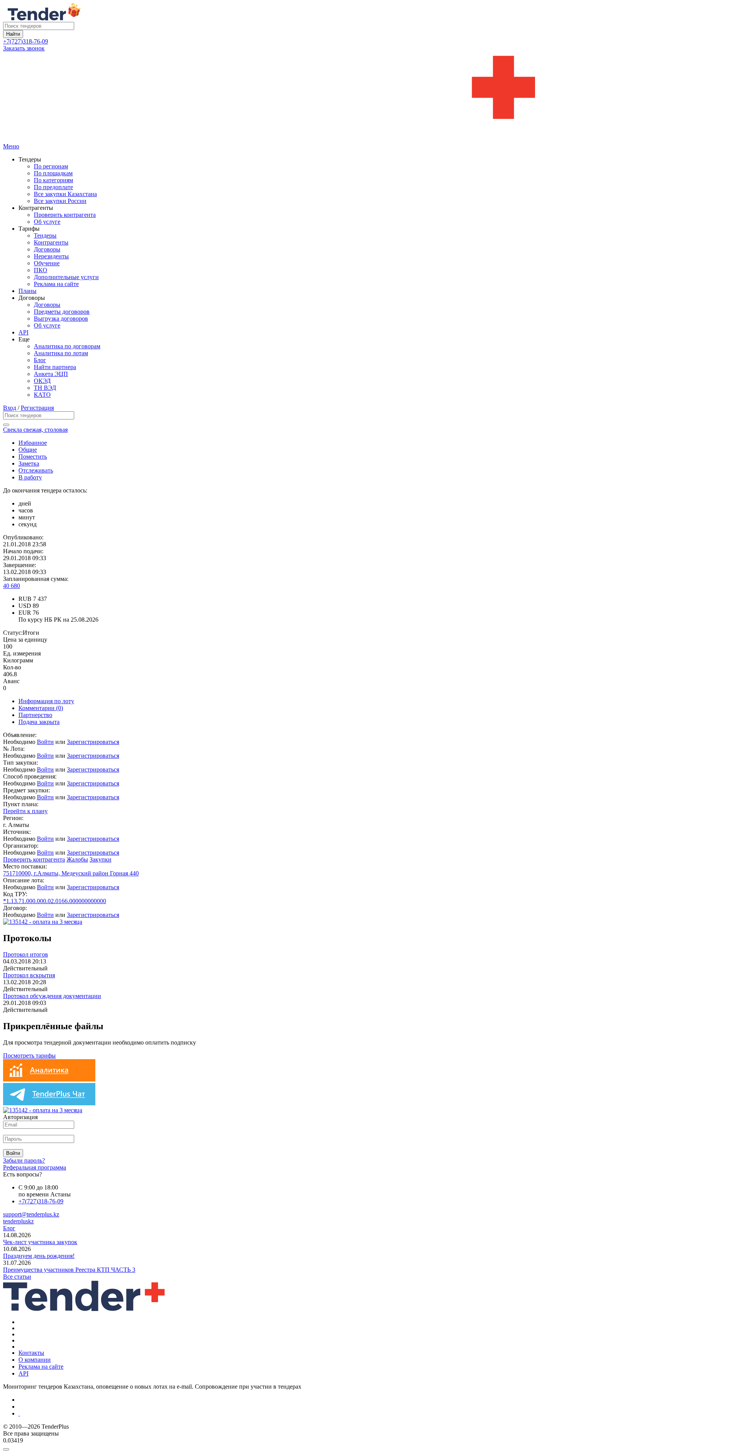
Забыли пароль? (24, 1160)
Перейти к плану (25, 811)
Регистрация (37, 407)
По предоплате (53, 187)
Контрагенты (51, 242)
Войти (45, 742)
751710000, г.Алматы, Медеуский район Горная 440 (71, 873)
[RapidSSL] (376, 1413)
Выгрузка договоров (61, 318)
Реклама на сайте (56, 284)
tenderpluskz (18, 1221)
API (23, 332)
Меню (11, 146)
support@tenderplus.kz (31, 1214)
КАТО (42, 394)
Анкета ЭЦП (51, 374)
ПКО (40, 270)
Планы (27, 291)
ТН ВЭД (45, 387)
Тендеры (45, 235)
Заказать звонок (24, 48)
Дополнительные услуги (66, 277)
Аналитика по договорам (67, 346)
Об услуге (47, 221)
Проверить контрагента (65, 214)
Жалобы (77, 859)
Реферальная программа (34, 1167)
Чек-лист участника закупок (40, 1242)
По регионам (51, 166)
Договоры (47, 249)
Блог (40, 360)
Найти (13, 34)
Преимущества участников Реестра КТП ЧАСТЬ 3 (69, 1269)
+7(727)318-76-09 (25, 41)
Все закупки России (60, 201)
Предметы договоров (62, 311)
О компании (34, 1359)
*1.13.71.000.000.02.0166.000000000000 (54, 901)
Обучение (47, 263)
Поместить (32, 456)
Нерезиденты (51, 256)
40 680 (11, 585)
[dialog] (369, 1447)
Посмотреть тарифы (29, 1055)
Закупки (100, 859)
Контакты (31, 1352)
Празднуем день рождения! (39, 1256)
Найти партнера (55, 367)
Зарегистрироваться (93, 742)
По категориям (53, 180)
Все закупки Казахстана (65, 194)
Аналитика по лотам (61, 353)
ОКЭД (42, 381)
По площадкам (53, 173)
